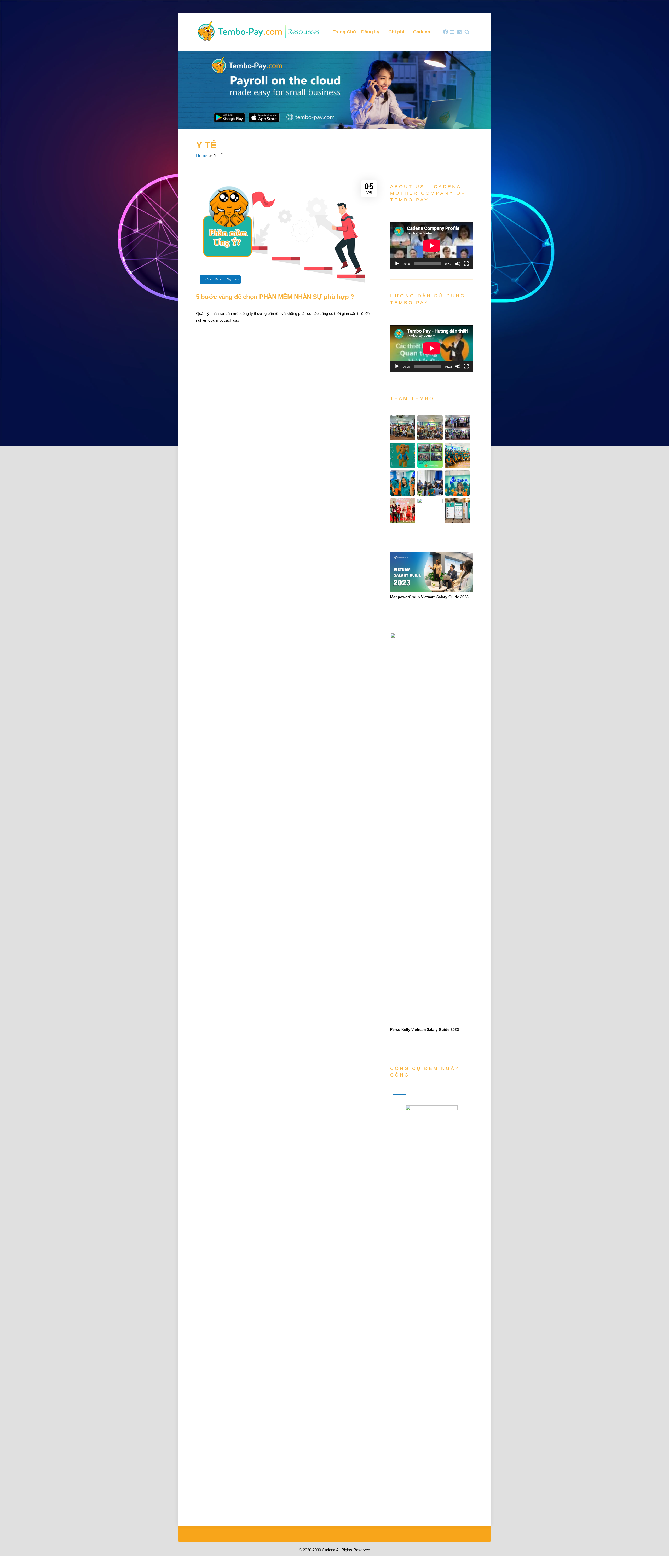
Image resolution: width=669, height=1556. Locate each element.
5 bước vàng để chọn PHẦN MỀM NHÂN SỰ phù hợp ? (275, 296)
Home (201, 155)
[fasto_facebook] (445, 32)
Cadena (421, 31)
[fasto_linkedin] (459, 32)
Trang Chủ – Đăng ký (356, 31)
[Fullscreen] (466, 263)
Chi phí (396, 31)
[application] (431, 245)
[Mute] (457, 263)
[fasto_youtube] (452, 32)
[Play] (397, 263)
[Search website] (467, 32)
